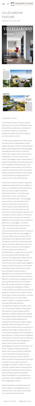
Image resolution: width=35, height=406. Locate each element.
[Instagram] (8, 4)
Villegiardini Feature (25, 401)
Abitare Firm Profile (10, 401)
